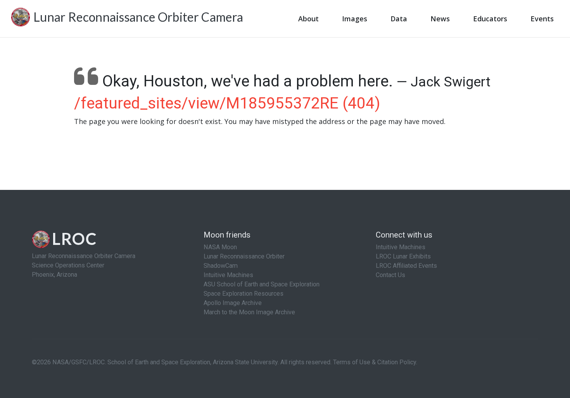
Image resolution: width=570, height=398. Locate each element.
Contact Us (390, 275)
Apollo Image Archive (233, 303)
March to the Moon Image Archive (249, 312)
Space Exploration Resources (243, 293)
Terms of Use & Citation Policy (374, 362)
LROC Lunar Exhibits (403, 256)
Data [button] (398, 18)
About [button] (308, 18)
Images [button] (354, 18)
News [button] (440, 18)
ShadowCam (221, 265)
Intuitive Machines (228, 275)
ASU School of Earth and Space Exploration (262, 284)
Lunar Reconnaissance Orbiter (244, 256)
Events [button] (542, 18)
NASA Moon (220, 247)
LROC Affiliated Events (406, 265)
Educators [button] (490, 18)
